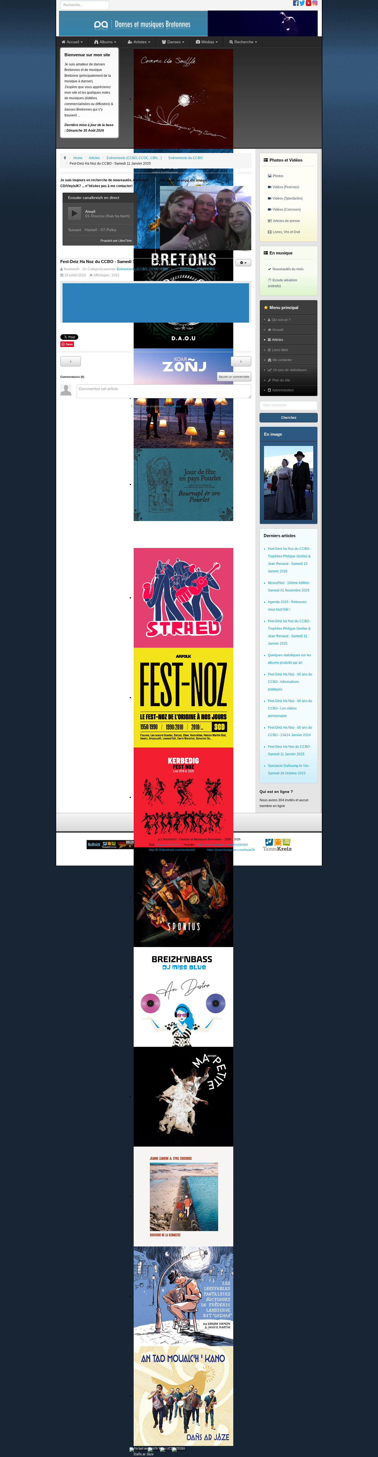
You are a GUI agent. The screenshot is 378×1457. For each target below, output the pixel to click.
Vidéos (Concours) (287, 209)
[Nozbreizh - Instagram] (315, 3)
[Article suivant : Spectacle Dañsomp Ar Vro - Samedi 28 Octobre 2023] (241, 361)
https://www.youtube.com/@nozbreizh (222, 844)
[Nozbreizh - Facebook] (296, 3)
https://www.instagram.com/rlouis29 (231, 849)
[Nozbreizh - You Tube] (308, 3)
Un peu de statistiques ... (291, 370)
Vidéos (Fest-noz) (286, 187)
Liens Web (280, 350)
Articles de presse (286, 221)
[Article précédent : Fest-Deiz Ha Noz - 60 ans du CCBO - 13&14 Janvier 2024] (70, 361)
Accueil (277, 330)
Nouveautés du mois (288, 269)
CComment (174, 406)
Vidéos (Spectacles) (288, 198)
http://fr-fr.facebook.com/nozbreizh (172, 849)
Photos (278, 176)
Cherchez (288, 418)
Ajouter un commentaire (234, 377)
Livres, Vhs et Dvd (286, 232)
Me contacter (282, 360)
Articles (277, 340)
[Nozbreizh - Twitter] (302, 3)
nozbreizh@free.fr (169, 844)
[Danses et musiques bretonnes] (188, 23)
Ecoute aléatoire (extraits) (282, 283)
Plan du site (281, 380)
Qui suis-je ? (281, 320)
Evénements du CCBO (197, 269)
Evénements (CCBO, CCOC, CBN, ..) (144, 269)
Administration (283, 390)
